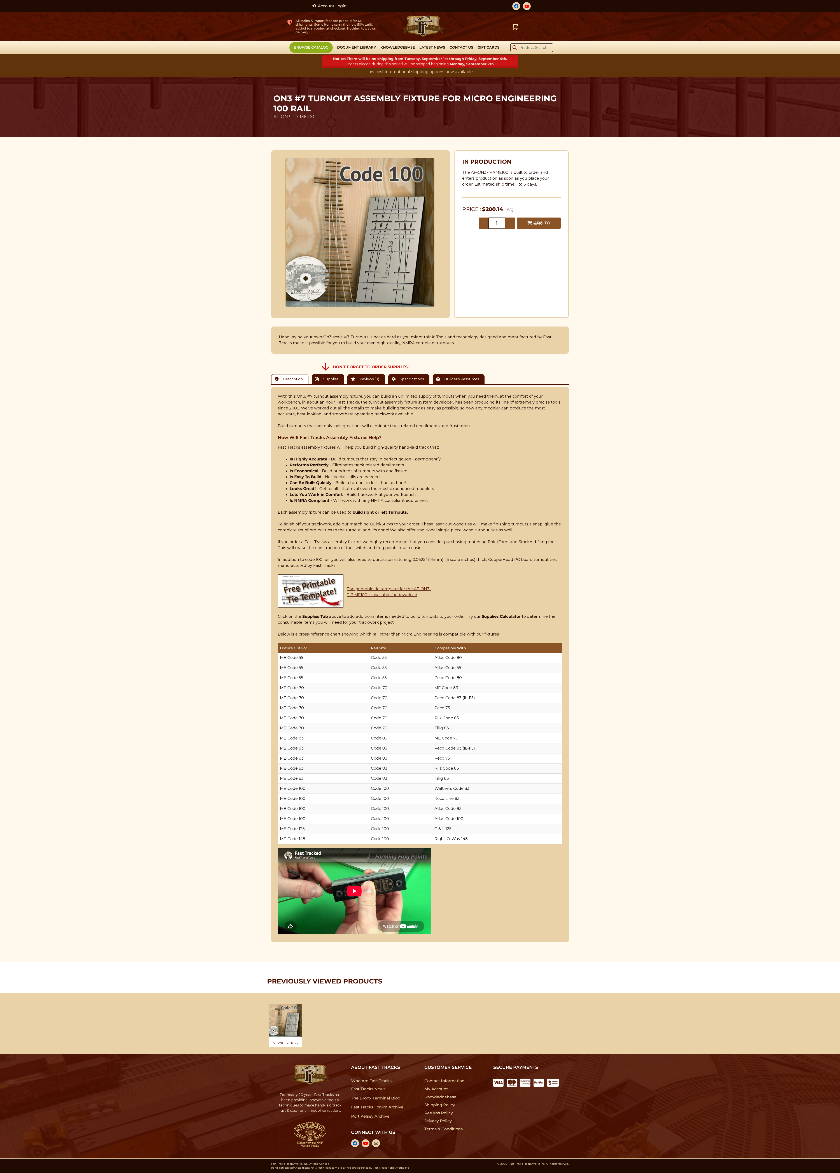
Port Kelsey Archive (370, 1116)
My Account (436, 1089)
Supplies (330, 379)
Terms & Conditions (443, 1129)
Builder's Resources (461, 379)
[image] (360, 232)
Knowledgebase (440, 1097)
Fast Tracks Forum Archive (377, 1107)
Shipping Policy (439, 1105)
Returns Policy (438, 1113)
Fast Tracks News (368, 1089)
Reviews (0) (369, 379)
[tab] (291, 379)
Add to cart (541, 223)
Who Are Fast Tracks (371, 1080)
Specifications (411, 379)
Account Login (331, 6)
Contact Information (444, 1080)
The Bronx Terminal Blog (375, 1098)
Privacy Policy (438, 1121)
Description (292, 379)
